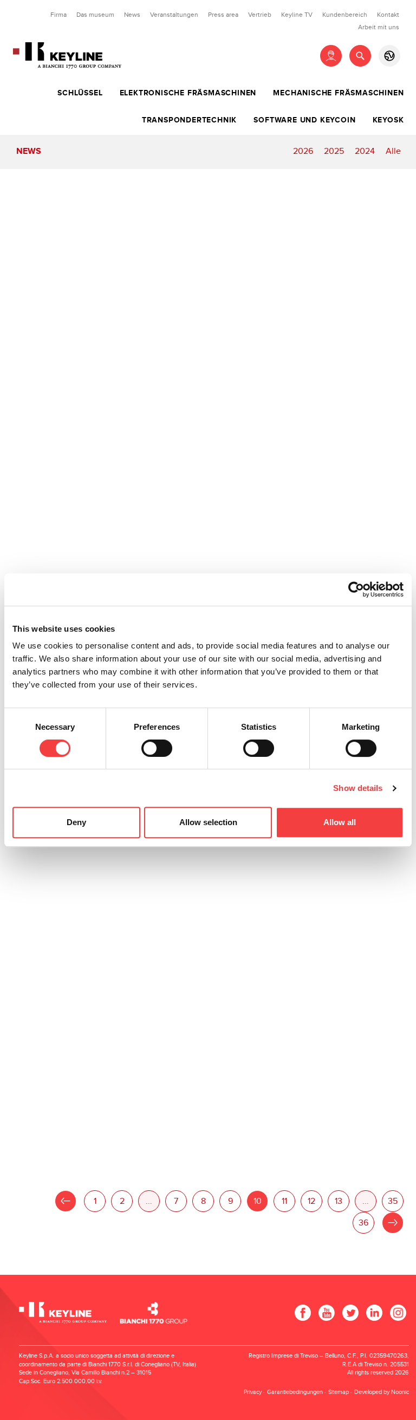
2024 (365, 151)
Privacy (253, 1392)
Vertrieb (259, 14)
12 (311, 1201)
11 (284, 1201)
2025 (334, 151)
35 (393, 1201)
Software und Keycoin (304, 120)
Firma (58, 14)
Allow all (339, 822)
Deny (76, 822)
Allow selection (208, 822)
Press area (223, 14)
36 (363, 1223)
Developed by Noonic (381, 1392)
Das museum (95, 14)
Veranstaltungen (174, 14)
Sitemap (338, 1392)
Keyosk (388, 120)
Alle (393, 151)
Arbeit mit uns (378, 27)
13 (338, 1201)
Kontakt (388, 14)
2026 (303, 151)
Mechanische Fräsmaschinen (338, 93)
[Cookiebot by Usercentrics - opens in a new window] (356, 589)
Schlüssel (79, 93)
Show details (357, 788)
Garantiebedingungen (295, 1392)
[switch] (156, 748)
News (132, 14)
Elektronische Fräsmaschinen (188, 93)
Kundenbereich (344, 14)
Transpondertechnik (189, 120)
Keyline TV (297, 14)
